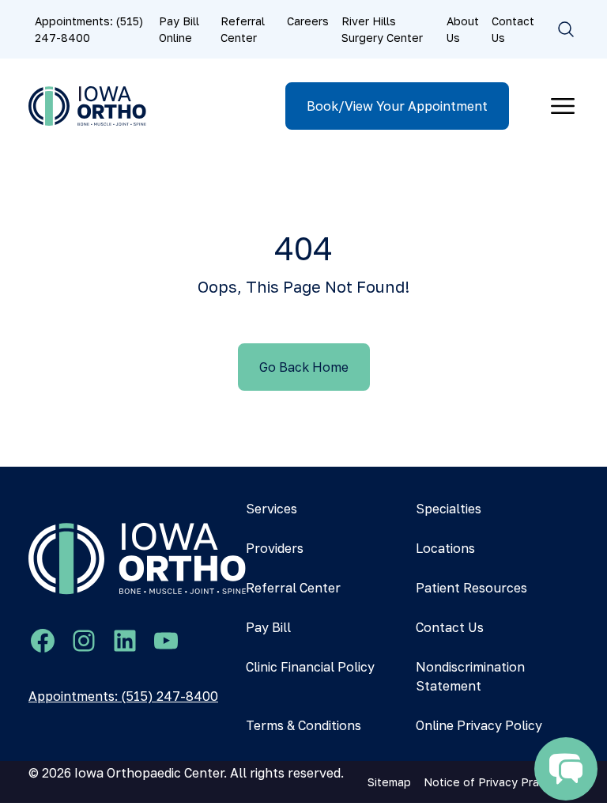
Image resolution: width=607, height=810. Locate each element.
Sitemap (389, 782)
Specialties (448, 509)
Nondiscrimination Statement (470, 676)
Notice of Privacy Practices (498, 782)
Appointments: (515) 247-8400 (89, 29)
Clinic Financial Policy (310, 667)
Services (271, 509)
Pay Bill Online (179, 29)
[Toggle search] (566, 29)
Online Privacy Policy (479, 725)
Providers (275, 548)
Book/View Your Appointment (397, 106)
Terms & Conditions (303, 725)
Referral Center (243, 29)
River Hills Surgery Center (382, 29)
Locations (445, 548)
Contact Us (513, 29)
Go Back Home (304, 367)
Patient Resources (471, 588)
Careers (308, 21)
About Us (463, 29)
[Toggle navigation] (563, 106)
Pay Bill (268, 627)
